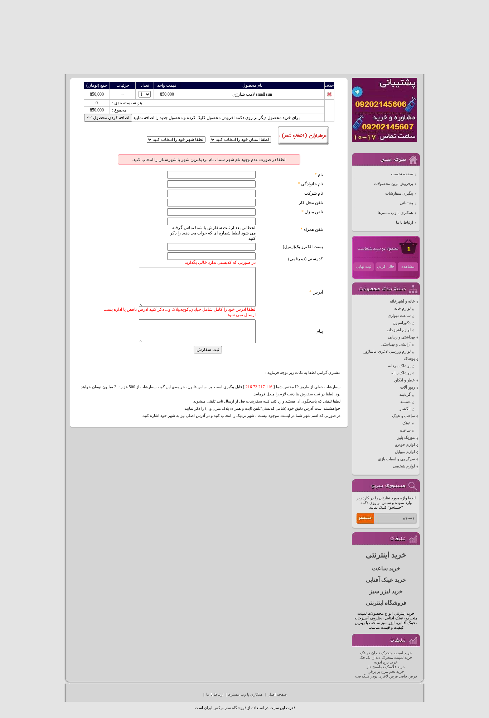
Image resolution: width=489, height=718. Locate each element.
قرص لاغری (388, 676)
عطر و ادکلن (404, 380)
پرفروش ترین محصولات (393, 184)
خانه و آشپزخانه (402, 301)
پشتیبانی (406, 203)
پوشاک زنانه (401, 373)
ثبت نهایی (363, 266)
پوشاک (409, 359)
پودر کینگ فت (366, 676)
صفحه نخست (402, 174)
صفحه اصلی (277, 694)
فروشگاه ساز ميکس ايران (225, 708)
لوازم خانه (402, 308)
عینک (406, 423)
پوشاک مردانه (399, 366)
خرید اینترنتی (386, 555)
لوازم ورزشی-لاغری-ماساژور (387, 351)
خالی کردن (385, 266)
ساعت (405, 430)
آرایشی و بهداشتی (396, 344)
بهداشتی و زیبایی (401, 337)
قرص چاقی (408, 676)
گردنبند (405, 394)
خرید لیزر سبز (386, 591)
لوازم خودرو (405, 445)
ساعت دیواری (399, 316)
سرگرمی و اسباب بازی (396, 459)
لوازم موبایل (405, 452)
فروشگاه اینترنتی (386, 603)
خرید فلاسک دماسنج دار (386, 667)
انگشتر (405, 409)
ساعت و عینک (403, 416)
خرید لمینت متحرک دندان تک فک (385, 658)
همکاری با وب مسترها (395, 213)
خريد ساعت (386, 568)
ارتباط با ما (404, 222)
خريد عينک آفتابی (386, 580)
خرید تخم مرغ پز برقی (386, 672)
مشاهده (408, 266)
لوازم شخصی (404, 466)
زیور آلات (407, 387)
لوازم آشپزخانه (399, 330)
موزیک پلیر (406, 437)
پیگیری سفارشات (399, 193)
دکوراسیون (402, 323)
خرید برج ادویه (386, 662)
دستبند (405, 402)
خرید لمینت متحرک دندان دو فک (386, 653)
